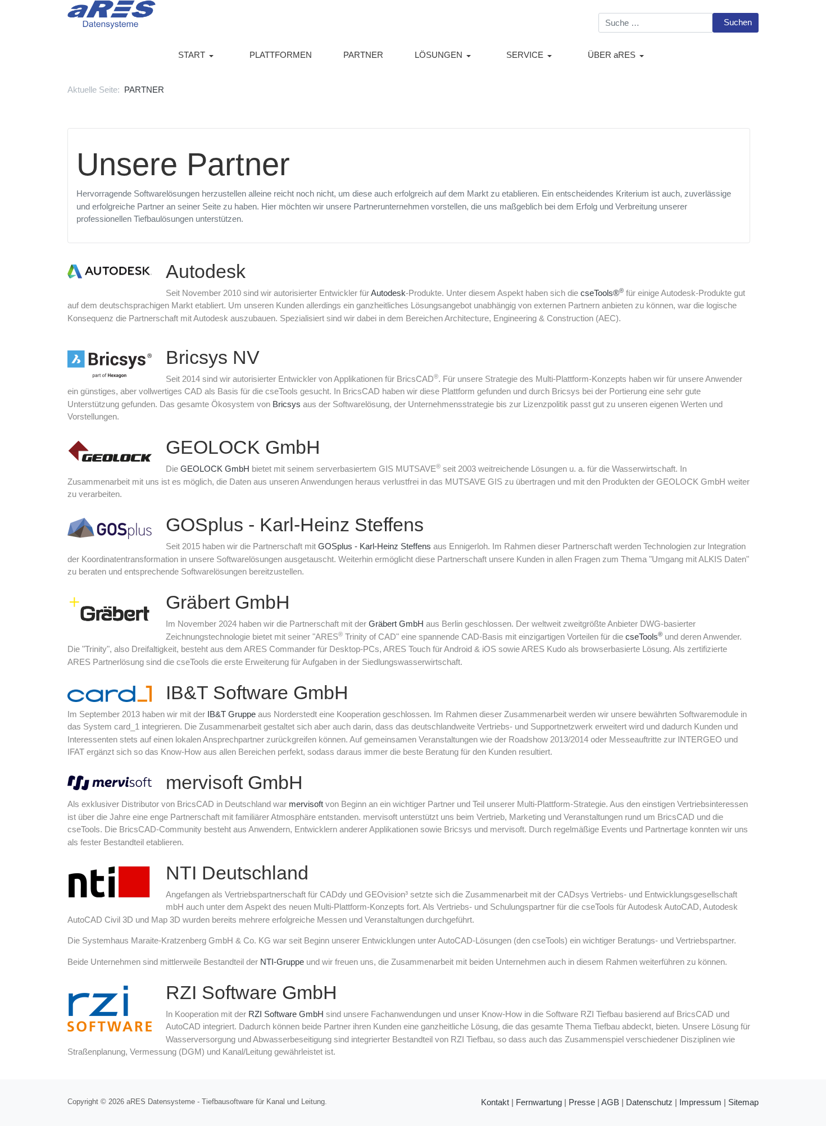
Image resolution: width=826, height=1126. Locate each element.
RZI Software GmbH (286, 1014)
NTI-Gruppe (282, 962)
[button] (198, 55)
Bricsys (287, 404)
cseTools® (602, 293)
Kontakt (495, 1102)
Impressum (700, 1102)
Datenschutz (649, 1102)
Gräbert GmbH (396, 623)
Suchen (738, 22)
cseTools (643, 636)
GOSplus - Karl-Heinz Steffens (374, 546)
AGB (610, 1102)
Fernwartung (539, 1102)
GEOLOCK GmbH (214, 468)
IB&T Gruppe (231, 714)
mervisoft (306, 804)
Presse (582, 1102)
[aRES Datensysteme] (111, 14)
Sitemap (743, 1102)
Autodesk (388, 293)
